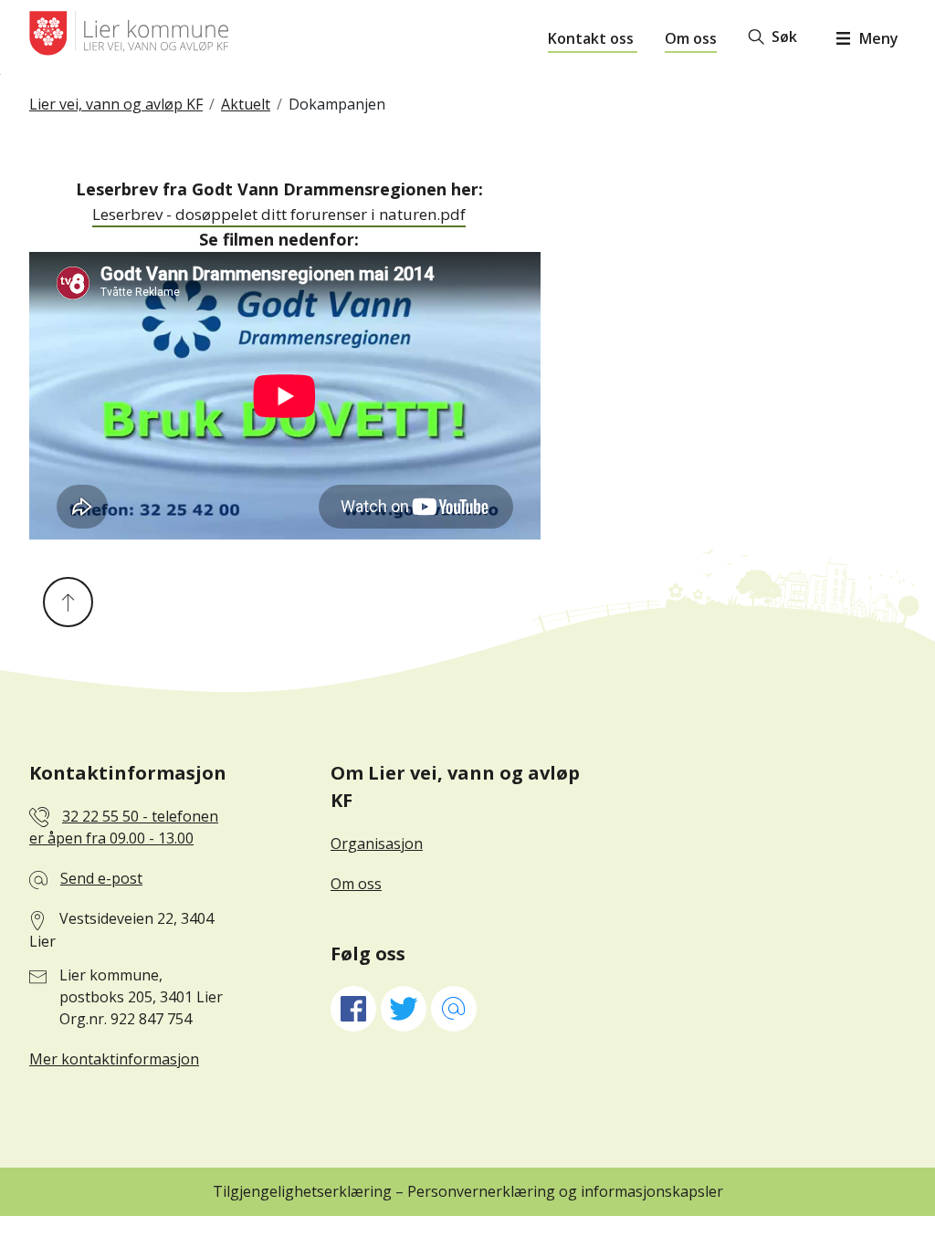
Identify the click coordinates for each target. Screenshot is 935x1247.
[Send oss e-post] (454, 1009)
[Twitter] (403, 1009)
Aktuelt (245, 104)
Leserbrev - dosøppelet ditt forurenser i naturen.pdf (279, 214)
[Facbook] (353, 1009)
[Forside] (128, 41)
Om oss (691, 38)
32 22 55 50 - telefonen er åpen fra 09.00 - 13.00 (123, 827)
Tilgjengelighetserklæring (304, 1191)
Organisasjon (377, 843)
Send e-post (101, 878)
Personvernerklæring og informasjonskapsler (565, 1191)
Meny (878, 38)
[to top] (68, 602)
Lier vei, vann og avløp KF (116, 104)
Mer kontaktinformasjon (114, 1059)
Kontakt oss (592, 38)
